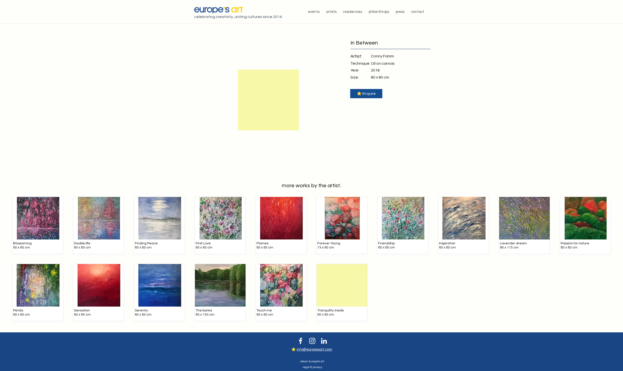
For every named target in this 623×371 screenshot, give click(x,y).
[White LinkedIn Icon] (324, 341)
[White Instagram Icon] (312, 341)
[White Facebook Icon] (300, 341)
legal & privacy (312, 367)
